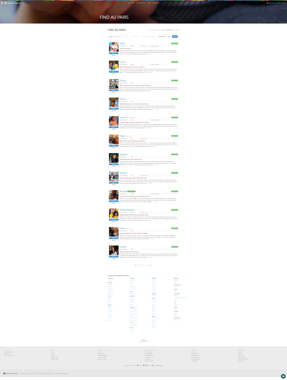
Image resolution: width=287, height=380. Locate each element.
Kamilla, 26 (154, 300)
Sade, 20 (131, 304)
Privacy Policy (29, 373)
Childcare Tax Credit (55, 359)
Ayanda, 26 (176, 295)
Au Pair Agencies (241, 360)
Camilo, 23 (132, 280)
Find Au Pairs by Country (154, 30)
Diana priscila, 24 (133, 322)
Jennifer (123, 191)
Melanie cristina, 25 (133, 324)
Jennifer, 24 (132, 300)
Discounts (53, 353)
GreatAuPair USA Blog (242, 359)
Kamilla (123, 80)
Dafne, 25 (131, 297)
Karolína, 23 (132, 293)
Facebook (140, 365)
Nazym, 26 (154, 311)
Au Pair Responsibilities (149, 355)
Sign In (284, 3)
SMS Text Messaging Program (62, 373)
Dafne (122, 43)
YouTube (155, 365)
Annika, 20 (154, 291)
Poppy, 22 (110, 297)
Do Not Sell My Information (48, 373)
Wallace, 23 (110, 286)
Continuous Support (102, 357)
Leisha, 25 (154, 280)
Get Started (278, 3)
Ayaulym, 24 (154, 302)
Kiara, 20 (153, 289)
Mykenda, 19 (110, 288)
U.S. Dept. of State (37, 373)
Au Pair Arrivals (147, 357)
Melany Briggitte (127, 209)
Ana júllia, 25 (110, 291)
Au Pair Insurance (194, 360)
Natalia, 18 (132, 282)
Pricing (149, 3)
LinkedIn (149, 365)
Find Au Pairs (131, 3)
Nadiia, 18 (176, 313)
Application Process (195, 355)
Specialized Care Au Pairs (149, 36)
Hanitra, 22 (176, 280)
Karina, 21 (132, 302)
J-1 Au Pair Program (148, 352)
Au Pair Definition (101, 353)
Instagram (161, 365)
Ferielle (123, 246)
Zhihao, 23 (110, 311)
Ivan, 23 (131, 284)
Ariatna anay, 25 (133, 320)
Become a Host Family (102, 359)
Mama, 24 (176, 282)
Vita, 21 (175, 291)
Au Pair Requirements (149, 353)
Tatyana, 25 (154, 306)
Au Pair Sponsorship (195, 353)
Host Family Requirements (103, 355)
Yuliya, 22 (153, 304)
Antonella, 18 (110, 280)
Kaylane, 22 (110, 284)
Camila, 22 (132, 315)
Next (150, 265)
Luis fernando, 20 (133, 289)
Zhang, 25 (110, 317)
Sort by (163, 30)
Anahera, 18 (176, 286)
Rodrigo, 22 (110, 293)
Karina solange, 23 (133, 313)
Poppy (122, 135)
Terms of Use (22, 373)
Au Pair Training (7, 353)
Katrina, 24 (154, 282)
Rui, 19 (109, 313)
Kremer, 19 (132, 329)
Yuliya (122, 228)
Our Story (240, 352)
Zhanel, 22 (154, 313)
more (150, 54)
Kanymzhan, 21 (155, 326)
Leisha (122, 62)
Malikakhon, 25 (177, 319)
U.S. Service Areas (148, 359)
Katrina (123, 117)
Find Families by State (149, 360)
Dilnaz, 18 (154, 324)
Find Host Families (140, 3)
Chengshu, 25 (110, 306)
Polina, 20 (176, 315)
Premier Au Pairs (135, 36)
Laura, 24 (109, 300)
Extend (52, 355)
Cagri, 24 (175, 308)
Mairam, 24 (154, 322)
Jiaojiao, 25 (110, 315)
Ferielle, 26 (132, 331)
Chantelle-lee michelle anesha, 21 (180, 297)
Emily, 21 (109, 302)
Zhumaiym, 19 (154, 317)
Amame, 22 (154, 295)
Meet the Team (241, 355)
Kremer (123, 99)
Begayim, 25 (154, 320)
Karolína (123, 172)
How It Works (155, 3)
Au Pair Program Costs (195, 357)
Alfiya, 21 (153, 309)
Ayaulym (123, 154)
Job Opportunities (241, 357)
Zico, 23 (109, 320)
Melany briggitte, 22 (134, 308)
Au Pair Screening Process (9, 352)
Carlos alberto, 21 (133, 286)
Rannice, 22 (154, 286)
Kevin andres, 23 (133, 311)
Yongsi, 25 (110, 308)
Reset (169, 36)
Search (175, 36)
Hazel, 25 (175, 300)
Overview (99, 352)
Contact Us (240, 353)
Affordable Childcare (55, 357)
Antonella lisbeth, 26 (134, 317)
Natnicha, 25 (176, 304)
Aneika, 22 (154, 284)
